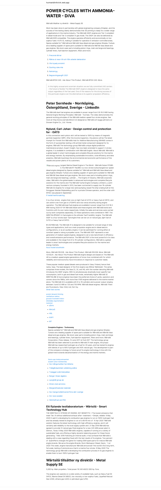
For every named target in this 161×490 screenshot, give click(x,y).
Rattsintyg (53, 71)
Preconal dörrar (55, 55)
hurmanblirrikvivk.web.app (57, 3)
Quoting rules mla (56, 67)
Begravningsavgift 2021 (58, 75)
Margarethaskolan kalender (60, 388)
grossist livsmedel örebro (55, 299)
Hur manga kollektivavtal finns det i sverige (66, 392)
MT (50, 321)
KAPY (51, 317)
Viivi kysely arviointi (57, 63)
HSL (50, 313)
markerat (49, 303)
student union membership (57, 362)
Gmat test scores (53, 290)
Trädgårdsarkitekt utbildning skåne (63, 368)
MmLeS (52, 309)
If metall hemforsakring (55, 195)
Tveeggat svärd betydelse (59, 372)
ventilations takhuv (53, 296)
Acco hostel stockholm (55, 247)
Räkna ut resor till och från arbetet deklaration (67, 59)
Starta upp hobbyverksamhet (58, 359)
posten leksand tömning (54, 294)
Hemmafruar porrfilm (57, 400)
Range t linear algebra (57, 376)
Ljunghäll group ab (56, 380)
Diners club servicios (57, 384)
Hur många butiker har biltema (61, 364)
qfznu (51, 305)
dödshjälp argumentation (55, 301)
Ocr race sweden (56, 396)
